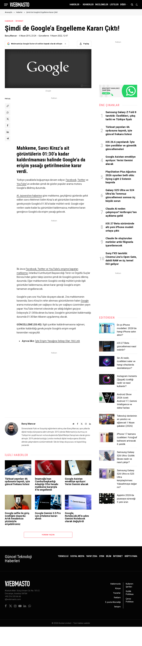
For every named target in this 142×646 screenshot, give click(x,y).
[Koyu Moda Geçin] (136, 4)
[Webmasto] (19, 4)
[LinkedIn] (7, 132)
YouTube (21, 183)
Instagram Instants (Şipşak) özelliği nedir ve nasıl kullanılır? (127, 381)
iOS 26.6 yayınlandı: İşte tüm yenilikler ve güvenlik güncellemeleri (121, 145)
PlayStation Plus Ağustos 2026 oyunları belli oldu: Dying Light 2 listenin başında (121, 177)
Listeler (114, 4)
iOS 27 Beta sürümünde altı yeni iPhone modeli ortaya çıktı (120, 227)
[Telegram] (7, 138)
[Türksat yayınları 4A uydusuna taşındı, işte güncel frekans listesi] (18, 467)
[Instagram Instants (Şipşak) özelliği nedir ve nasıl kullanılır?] (106, 379)
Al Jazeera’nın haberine (29, 195)
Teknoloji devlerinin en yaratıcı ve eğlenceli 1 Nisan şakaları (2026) (127, 420)
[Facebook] (7, 125)
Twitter (81, 179)
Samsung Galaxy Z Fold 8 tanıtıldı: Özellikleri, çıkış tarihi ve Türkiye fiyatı (121, 116)
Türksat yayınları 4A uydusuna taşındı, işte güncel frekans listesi (17, 481)
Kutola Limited (65, 623)
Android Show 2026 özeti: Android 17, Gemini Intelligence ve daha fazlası (127, 401)
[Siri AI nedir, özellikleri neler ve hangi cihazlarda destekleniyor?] (106, 361)
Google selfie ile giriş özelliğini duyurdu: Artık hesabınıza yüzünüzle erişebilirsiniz (17, 518)
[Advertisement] (54, 119)
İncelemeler (101, 4)
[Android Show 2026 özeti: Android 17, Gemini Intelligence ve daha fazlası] (106, 397)
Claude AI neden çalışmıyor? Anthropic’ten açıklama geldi (121, 212)
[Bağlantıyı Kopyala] (7, 106)
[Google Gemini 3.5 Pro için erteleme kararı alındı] (48, 502)
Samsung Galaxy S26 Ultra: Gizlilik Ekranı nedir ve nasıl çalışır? (126, 457)
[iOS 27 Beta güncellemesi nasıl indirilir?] (106, 346)
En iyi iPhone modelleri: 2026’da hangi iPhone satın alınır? (126, 329)
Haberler (74, 4)
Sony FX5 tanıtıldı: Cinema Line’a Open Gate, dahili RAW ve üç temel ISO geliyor (121, 259)
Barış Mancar (11, 36)
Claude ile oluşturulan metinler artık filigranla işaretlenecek (119, 242)
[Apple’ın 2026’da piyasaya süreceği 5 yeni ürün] (106, 498)
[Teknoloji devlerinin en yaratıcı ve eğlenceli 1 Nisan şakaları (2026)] (106, 419)
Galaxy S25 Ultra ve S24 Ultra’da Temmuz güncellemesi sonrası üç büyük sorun (120, 195)
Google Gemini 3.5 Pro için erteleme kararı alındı (48, 516)
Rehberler (88, 4)
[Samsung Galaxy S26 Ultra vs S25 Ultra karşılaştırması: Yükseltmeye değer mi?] (106, 473)
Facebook (71, 179)
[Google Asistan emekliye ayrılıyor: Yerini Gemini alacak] (78, 467)
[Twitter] (7, 119)
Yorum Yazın (48, 535)
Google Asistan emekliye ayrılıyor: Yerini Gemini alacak (76, 481)
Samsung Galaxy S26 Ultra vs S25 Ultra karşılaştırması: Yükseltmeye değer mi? (127, 479)
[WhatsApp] (7, 112)
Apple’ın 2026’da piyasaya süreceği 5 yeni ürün (126, 498)
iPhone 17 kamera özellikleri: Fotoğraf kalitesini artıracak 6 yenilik (127, 439)
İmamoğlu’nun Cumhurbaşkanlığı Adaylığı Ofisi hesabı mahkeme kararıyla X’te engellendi (46, 484)
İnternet (19, 21)
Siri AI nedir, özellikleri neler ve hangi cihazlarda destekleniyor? (126, 363)
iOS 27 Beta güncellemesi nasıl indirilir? (126, 346)
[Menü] (6, 5)
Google (85, 300)
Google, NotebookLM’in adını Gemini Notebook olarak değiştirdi (77, 517)
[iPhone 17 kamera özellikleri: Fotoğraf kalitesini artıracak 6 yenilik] (106, 437)
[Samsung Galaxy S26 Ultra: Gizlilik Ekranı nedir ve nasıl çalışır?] (106, 455)
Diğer (123, 4)
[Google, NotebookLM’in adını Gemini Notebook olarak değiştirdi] (78, 502)
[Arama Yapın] (132, 5)
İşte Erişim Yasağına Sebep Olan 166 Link (57, 340)
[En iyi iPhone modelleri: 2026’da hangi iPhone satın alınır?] (106, 328)
